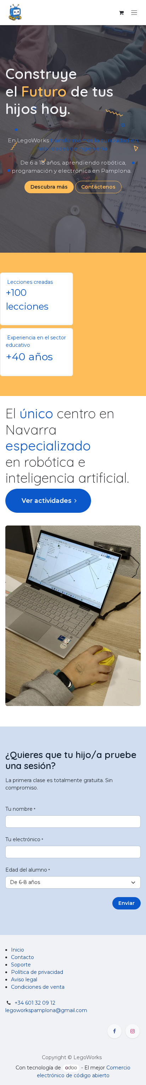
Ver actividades (46, 500)
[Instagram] (132, 1031)
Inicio (17, 950)
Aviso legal (24, 979)
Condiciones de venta (37, 987)
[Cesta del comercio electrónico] (121, 12)
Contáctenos (98, 187)
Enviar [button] (126, 903)
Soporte (21, 964)
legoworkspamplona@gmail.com (46, 1010)
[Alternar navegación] (134, 12)
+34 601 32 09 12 (35, 1003)
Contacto (22, 957)
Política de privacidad (37, 972)
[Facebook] (114, 1031)
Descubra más (49, 187)
